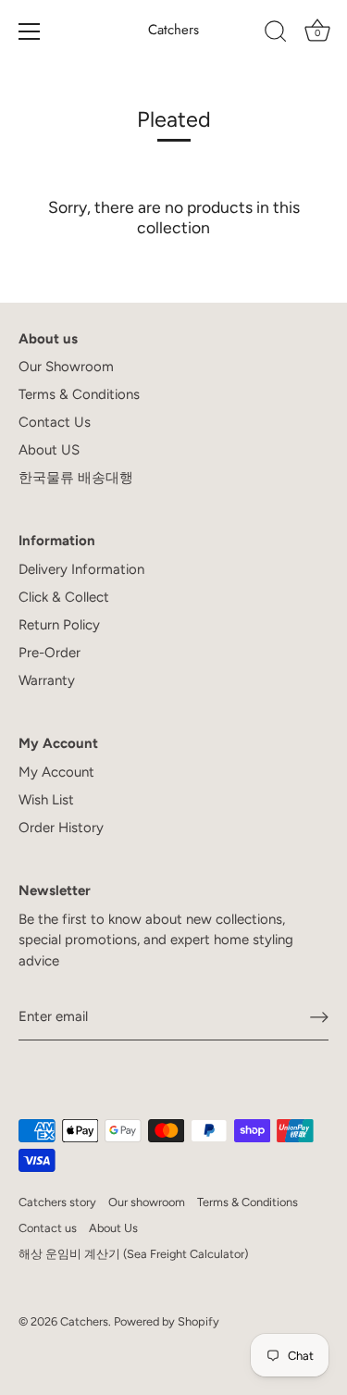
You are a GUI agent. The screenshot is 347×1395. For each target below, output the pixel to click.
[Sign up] (319, 1017)
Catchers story (57, 1202)
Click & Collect (64, 597)
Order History (61, 827)
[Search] (275, 34)
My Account (56, 772)
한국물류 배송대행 (76, 477)
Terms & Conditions (79, 394)
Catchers (173, 30)
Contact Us (55, 422)
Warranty (47, 680)
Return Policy (59, 625)
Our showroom (146, 1202)
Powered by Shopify (166, 1321)
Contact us (48, 1228)
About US (49, 450)
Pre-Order (50, 652)
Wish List (46, 799)
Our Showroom (66, 366)
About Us (113, 1228)
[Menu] (29, 31)
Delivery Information (81, 569)
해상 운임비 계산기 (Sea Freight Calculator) (133, 1254)
